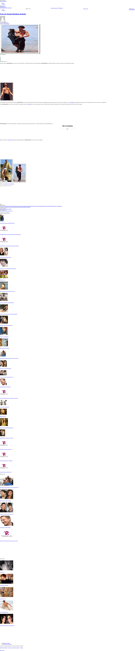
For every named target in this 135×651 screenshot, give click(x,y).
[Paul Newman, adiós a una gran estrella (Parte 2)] (4, 323)
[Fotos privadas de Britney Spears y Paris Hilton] (4, 458)
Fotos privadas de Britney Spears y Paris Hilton (6, 460)
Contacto (3, 4)
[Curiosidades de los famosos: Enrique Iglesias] (4, 447)
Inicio (3, 3)
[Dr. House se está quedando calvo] (4, 334)
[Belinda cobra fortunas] (3, 414)
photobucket (12, 183)
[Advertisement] (67, 72)
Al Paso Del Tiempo (3, 206)
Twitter (8, 643)
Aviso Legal (10, 647)
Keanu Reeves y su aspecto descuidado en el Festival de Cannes (8, 268)
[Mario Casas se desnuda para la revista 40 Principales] (4, 300)
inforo (8, 183)
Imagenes (44, 206)
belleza (29, 104)
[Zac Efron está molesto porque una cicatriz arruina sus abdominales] (4, 311)
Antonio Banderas (6, 23)
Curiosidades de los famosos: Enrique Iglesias (5, 449)
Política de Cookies (16, 647)
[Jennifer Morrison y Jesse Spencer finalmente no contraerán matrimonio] (4, 243)
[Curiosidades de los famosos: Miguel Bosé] (3, 384)
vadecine (5, 183)
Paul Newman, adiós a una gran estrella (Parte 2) (6, 325)
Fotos (32, 206)
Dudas (28, 206)
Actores (1, 23)
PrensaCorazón (10, 139)
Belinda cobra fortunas (3, 416)
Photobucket (60, 206)
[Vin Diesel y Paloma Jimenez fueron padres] (4, 255)
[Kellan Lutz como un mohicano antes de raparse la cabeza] (4, 289)
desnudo (25, 206)
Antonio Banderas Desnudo (17, 206)
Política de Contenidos (3, 647)
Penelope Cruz (55, 206)
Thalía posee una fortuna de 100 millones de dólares (6, 427)
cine (37, 63)
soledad (5, 21)
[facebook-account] (3, 6)
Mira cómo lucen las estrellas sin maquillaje (5, 368)
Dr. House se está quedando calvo (4, 336)
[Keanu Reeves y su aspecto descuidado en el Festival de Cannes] (4, 266)
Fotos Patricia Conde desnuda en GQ (6, 210)
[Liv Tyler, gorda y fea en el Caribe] (3, 404)
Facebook (10, 644)
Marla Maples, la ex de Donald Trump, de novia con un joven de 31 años (9, 358)
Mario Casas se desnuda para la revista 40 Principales (7, 302)
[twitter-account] (2, 5)
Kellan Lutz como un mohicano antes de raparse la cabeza (7, 291)
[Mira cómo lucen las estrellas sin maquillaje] (3, 366)
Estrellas (30, 206)
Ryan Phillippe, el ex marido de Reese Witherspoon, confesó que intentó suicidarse (10, 234)
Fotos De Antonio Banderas (38, 206)
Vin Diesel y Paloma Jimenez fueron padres (5, 257)
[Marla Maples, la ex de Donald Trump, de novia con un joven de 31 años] (3, 356)
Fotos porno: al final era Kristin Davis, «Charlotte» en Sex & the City (9, 398)
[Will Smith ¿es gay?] (4, 277)
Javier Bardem (71, 102)
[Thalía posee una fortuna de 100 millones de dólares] (4, 425)
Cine (23, 206)
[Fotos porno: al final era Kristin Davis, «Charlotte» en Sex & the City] (4, 396)
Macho (52, 206)
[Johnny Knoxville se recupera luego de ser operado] (2, 435)
